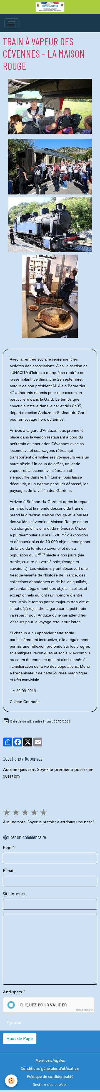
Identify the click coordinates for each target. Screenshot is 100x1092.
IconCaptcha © (84, 1010)
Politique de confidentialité (50, 1076)
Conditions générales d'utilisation (50, 1068)
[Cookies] (11, 1080)
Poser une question (25, 791)
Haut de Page (19, 1038)
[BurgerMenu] (11, 23)
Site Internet (14, 893)
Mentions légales (50, 1060)
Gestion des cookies (50, 1084)
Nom (7, 847)
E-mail (8, 870)
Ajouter (14, 1022)
